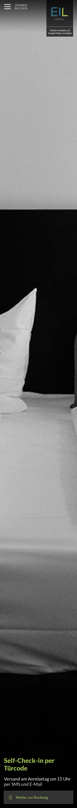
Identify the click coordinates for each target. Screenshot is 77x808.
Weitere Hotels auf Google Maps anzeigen (60, 31)
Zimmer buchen (21, 6)
